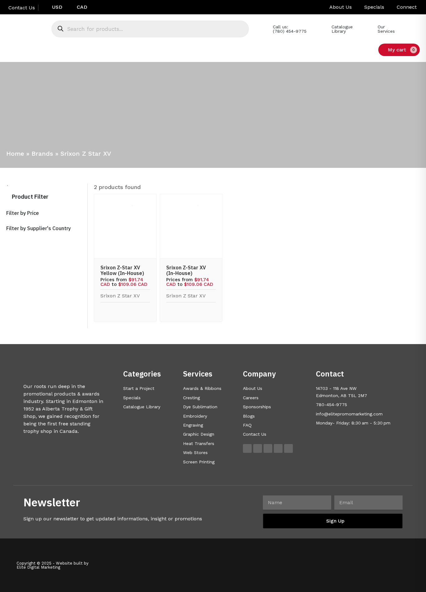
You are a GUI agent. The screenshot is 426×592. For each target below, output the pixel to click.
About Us (340, 7)
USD (57, 7)
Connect (407, 7)
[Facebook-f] (247, 448)
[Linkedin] (288, 448)
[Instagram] (257, 448)
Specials (374, 7)
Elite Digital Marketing (38, 567)
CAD (82, 7)
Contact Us (21, 8)
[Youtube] (278, 448)
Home (15, 153)
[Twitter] (268, 448)
